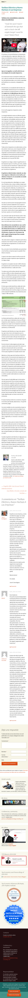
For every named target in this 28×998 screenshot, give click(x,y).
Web (3, 760)
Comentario (5, 741)
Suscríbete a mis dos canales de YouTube (16, 492)
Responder (13, 586)
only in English (12, 845)
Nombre (4, 751)
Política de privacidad (14, 994)
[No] (26, 990)
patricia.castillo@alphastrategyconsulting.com (12, 819)
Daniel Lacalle (14, 12)
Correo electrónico (5, 755)
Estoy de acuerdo (14, 991)
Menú (3, 1)
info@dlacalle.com (7, 936)
